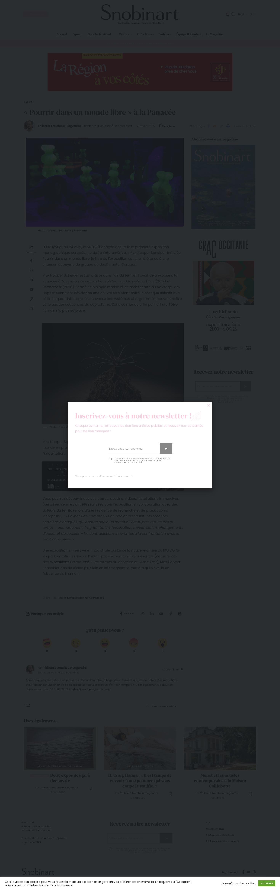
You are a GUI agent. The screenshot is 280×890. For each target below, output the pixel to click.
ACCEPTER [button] (266, 883)
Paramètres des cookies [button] (238, 883)
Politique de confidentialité (128, 462)
